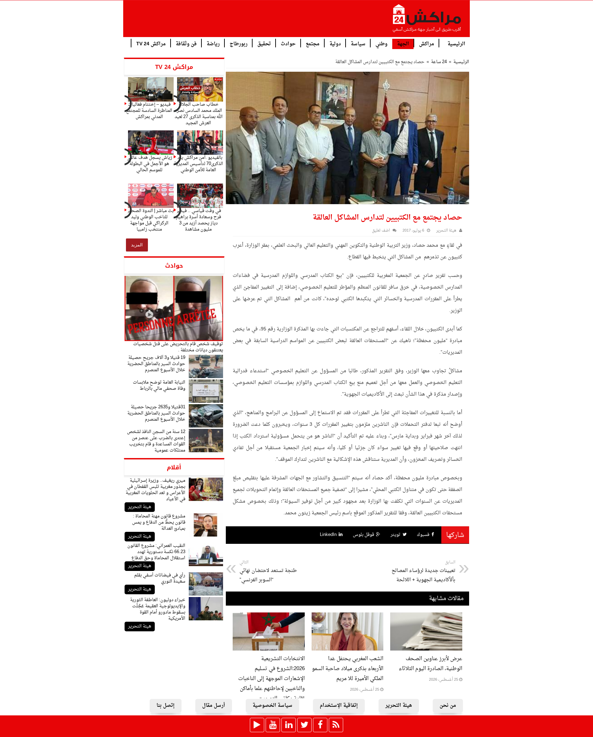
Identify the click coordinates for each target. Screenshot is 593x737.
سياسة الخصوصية (272, 705)
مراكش (426, 43)
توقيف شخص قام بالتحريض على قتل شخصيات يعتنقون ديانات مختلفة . (178, 347)
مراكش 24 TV (151, 43)
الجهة (403, 44)
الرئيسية (456, 43)
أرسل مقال (213, 705)
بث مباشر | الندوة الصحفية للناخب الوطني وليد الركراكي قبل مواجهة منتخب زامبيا (149, 220)
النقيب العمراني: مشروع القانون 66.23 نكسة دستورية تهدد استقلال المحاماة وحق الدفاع (156, 551)
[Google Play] (257, 725)
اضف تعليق (381, 230)
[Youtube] (273, 725)
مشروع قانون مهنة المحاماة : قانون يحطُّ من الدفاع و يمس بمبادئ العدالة (158, 522)
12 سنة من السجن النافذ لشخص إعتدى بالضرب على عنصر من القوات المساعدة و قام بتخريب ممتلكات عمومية (156, 441)
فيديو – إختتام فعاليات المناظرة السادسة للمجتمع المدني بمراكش (149, 110)
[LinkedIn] (288, 725)
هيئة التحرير (139, 507)
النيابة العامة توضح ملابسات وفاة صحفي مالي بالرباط (159, 385)
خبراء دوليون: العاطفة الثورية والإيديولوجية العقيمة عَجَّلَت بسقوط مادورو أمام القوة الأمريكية (157, 609)
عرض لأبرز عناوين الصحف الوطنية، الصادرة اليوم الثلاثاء (430, 664)
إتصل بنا (165, 705)
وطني (381, 43)
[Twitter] (304, 725)
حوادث (288, 43)
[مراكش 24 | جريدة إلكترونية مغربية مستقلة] (427, 21)
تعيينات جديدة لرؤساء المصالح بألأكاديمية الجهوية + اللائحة (423, 572)
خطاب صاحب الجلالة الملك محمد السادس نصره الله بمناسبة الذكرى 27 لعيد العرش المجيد (198, 113)
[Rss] (336, 725)
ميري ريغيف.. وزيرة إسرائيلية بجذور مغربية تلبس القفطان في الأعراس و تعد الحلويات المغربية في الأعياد (155, 489)
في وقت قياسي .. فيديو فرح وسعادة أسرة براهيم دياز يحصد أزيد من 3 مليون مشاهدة (198, 220)
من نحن (448, 705)
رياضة (213, 43)
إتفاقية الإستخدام (339, 705)
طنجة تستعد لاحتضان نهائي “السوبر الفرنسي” (268, 572)
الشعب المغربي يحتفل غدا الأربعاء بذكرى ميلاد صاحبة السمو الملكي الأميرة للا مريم (347, 669)
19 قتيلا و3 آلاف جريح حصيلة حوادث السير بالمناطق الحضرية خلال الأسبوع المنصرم (156, 363)
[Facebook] (320, 725)
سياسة (358, 43)
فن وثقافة (186, 43)
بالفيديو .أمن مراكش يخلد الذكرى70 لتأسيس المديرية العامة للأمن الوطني (198, 163)
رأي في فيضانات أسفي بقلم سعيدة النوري (159, 578)
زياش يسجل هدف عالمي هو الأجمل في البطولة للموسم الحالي (149, 163)
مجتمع (312, 43)
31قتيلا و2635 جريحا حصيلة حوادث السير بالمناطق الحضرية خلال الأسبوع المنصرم (156, 413)
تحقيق (264, 43)
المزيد (137, 244)
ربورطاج (238, 43)
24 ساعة (439, 62)
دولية (335, 43)
